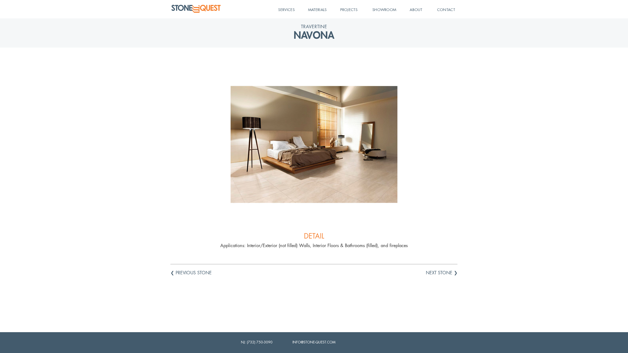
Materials (317, 9)
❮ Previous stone (191, 273)
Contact (446, 9)
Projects (348, 9)
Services (286, 9)
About (416, 9)
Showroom (384, 9)
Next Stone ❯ (442, 273)
